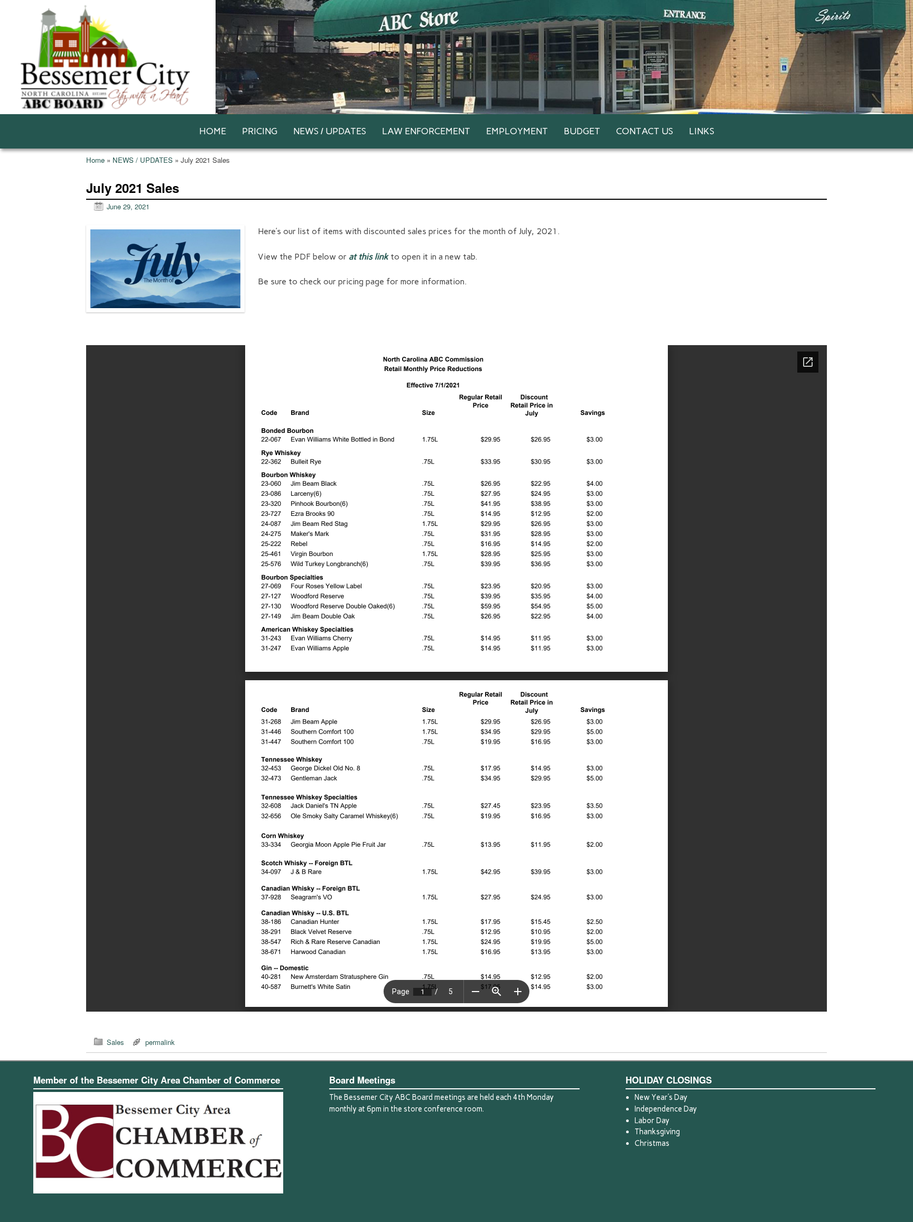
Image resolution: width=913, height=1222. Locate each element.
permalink (159, 1042)
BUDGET (582, 131)
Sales (115, 1042)
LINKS (701, 131)
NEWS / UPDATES (329, 131)
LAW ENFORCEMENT (426, 131)
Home (95, 160)
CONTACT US (644, 131)
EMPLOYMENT (517, 131)
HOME (212, 131)
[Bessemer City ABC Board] (456, 57)
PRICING (259, 131)
